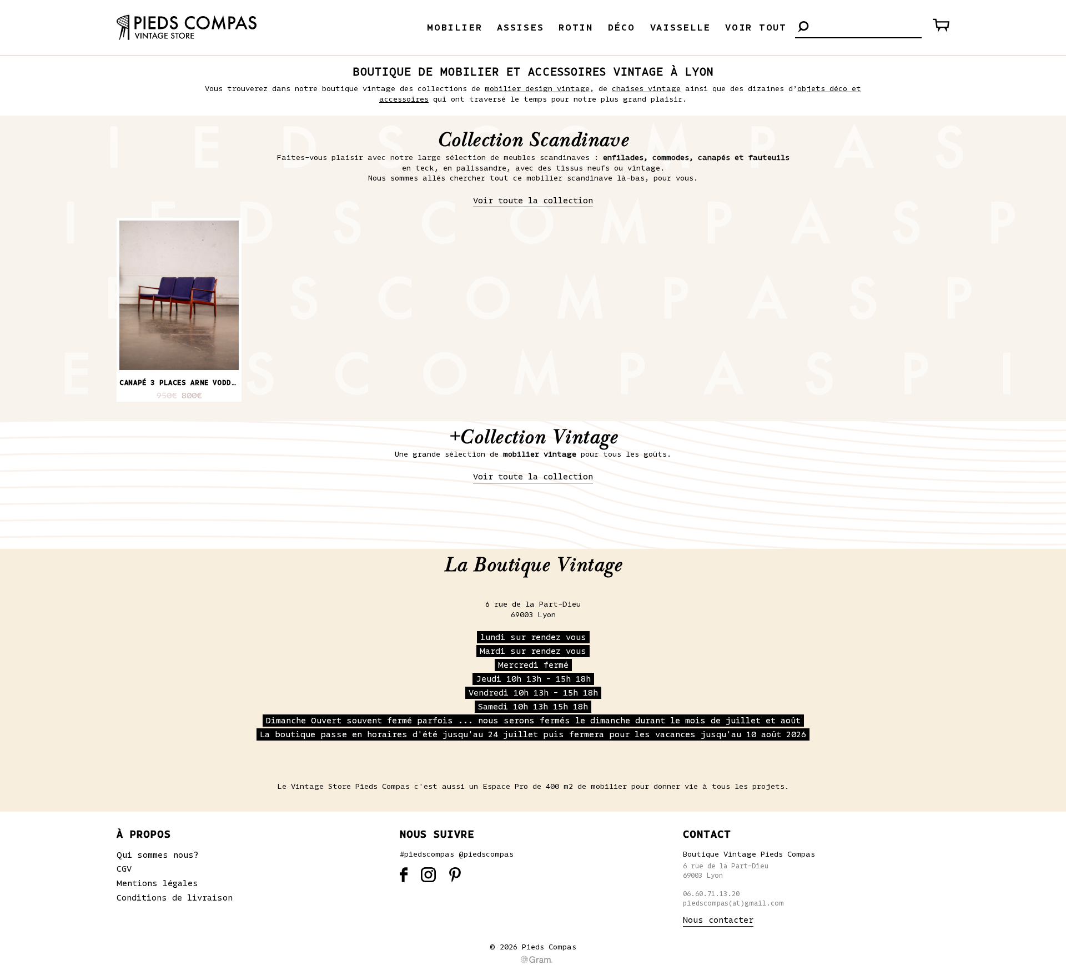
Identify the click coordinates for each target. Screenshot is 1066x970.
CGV (124, 868)
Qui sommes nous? (158, 855)
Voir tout (756, 28)
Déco (621, 28)
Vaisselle (680, 28)
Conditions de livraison (175, 897)
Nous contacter (718, 920)
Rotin (576, 28)
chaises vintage (646, 89)
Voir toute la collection (533, 200)
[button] (803, 27)
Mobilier (454, 28)
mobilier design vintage (537, 89)
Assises (520, 28)
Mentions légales (157, 883)
